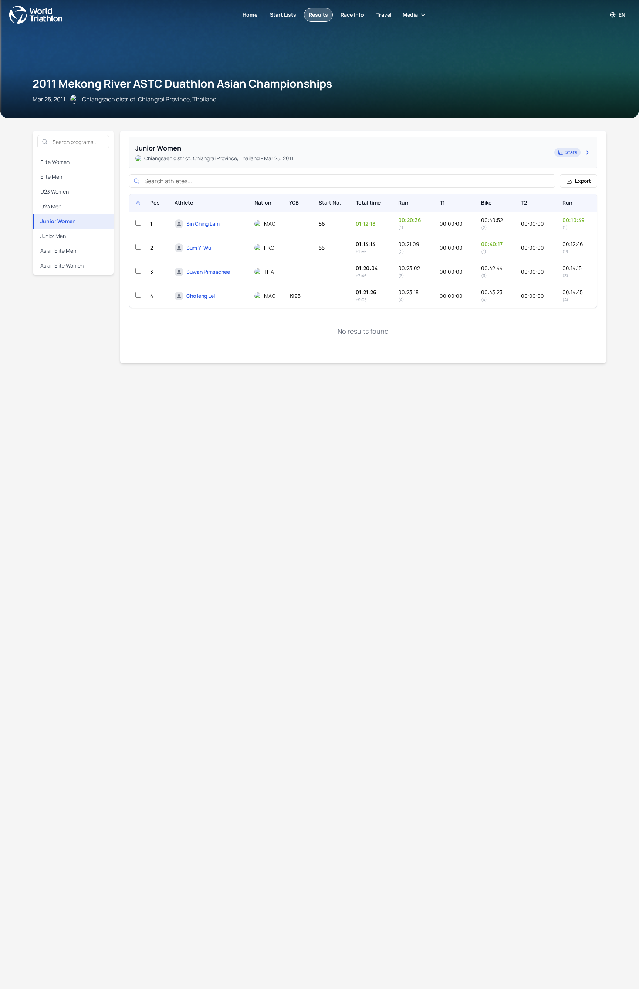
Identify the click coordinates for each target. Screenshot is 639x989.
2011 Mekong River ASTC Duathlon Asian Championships (182, 83)
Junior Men (53, 235)
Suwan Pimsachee (208, 271)
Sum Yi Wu (198, 247)
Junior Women (58, 221)
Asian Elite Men (58, 250)
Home (250, 14)
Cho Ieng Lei (200, 295)
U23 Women (54, 191)
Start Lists (283, 14)
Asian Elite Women (62, 265)
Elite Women (55, 161)
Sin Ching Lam (203, 223)
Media (410, 14)
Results (318, 14)
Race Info (352, 14)
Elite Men (51, 176)
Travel (384, 14)
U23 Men (50, 206)
